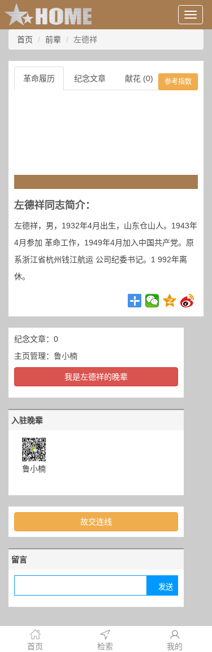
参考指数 (178, 82)
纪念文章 (90, 78)
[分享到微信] (152, 300)
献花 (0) (139, 78)
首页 (25, 39)
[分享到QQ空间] (170, 300)
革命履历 (39, 78)
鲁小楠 (65, 355)
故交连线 (96, 521)
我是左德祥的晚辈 (96, 376)
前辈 (53, 39)
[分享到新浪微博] (187, 300)
